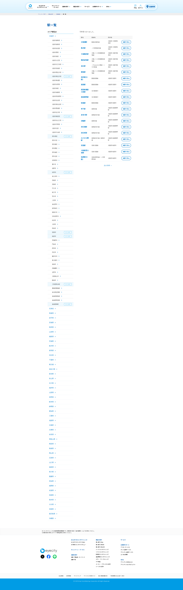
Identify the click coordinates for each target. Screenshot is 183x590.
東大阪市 (54, 260)
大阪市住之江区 (56, 120)
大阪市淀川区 (56, 112)
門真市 (54, 244)
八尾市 (54, 200)
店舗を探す (50, 14)
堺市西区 (54, 148)
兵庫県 (51, 430)
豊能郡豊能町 (56, 288)
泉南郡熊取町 (56, 296)
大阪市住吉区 (56, 100)
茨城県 (51, 341)
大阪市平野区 (56, 124)
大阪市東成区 (56, 80)
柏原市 (54, 236)
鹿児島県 (52, 514)
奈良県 (51, 434)
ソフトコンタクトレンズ (102, 552)
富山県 (51, 378)
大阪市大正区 (56, 60)
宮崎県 (51, 509)
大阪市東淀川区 (56, 76)
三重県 (51, 416)
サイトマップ (77, 576)
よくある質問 (124, 554)
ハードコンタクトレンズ (102, 549)
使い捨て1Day (99, 542)
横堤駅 (83, 72)
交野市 (54, 272)
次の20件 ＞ (108, 165)
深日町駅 (84, 133)
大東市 (54, 224)
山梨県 (51, 392)
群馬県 (51, 350)
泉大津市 (54, 176)
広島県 (51, 458)
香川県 (51, 472)
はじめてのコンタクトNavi (78, 542)
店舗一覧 (73, 559)
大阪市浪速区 (56, 68)
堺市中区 (54, 140)
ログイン (140, 8)
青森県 (51, 313)
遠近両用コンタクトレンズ (103, 557)
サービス (123, 540)
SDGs (122, 560)
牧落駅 (83, 103)
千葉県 (51, 360)
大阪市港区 (55, 56)
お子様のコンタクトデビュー (78, 544)
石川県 (51, 383)
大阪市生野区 (56, 84)
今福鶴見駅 (85, 54)
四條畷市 (54, 268)
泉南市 (54, 264)
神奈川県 (52, 369)
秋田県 (51, 327)
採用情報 (68, 576)
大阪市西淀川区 (56, 72)
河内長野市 (55, 216)
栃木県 (51, 346)
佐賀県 (51, 490)
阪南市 (54, 280)
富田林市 (54, 208)
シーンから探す (100, 566)
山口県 (51, 462)
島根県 (51, 448)
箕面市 (54, 232)
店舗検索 (152, 6)
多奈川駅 (84, 115)
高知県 (51, 481)
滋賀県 (51, 420)
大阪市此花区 (56, 48)
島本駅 (83, 48)
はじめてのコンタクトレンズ (79, 540)
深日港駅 (84, 127)
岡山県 (51, 453)
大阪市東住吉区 (56, 104)
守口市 (54, 188)
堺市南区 (54, 152)
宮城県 (51, 322)
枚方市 (54, 192)
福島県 (51, 336)
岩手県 (51, 318)
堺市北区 (54, 156)
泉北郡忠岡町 (56, 292)
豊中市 (54, 164)
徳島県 (51, 467)
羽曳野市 (54, 240)
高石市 (54, 252)
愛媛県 (51, 476)
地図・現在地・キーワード (78, 557)
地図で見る (126, 42)
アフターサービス (125, 547)
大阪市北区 (55, 128)
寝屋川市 (54, 212)
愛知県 (51, 411)
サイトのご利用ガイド (89, 576)
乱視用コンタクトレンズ (102, 554)
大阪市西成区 (56, 108)
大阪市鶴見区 (56, 116)
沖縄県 (51, 518)
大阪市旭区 (55, 88)
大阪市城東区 (56, 92)
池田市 (54, 168)
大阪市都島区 (56, 40)
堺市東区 (54, 144)
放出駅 (83, 66)
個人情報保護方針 (103, 576)
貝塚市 (54, 184)
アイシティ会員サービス (127, 552)
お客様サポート (125, 545)
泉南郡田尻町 (56, 300)
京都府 (51, 425)
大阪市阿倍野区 (56, 96)
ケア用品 (98, 561)
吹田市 (54, 172)
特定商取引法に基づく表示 (117, 576)
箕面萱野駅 (85, 97)
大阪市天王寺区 (56, 64)
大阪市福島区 (56, 44)
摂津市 (54, 248)
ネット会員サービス (126, 549)
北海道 (51, 308)
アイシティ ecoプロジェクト (128, 564)
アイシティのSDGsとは (126, 562)
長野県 (51, 397)
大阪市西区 (55, 52)
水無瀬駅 (84, 42)
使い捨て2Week (100, 544)
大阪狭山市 (55, 276)
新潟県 (51, 374)
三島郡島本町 (56, 284)
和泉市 (54, 228)
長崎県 (51, 495)
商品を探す (99, 540)
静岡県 (51, 406)
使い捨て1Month (100, 547)
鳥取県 (51, 444)
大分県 (51, 504)
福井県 (51, 388)
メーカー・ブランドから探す (103, 564)
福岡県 (51, 486)
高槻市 (54, 180)
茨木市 (54, 196)
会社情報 (61, 576)
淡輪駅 (83, 121)
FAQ (135, 8)
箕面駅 (83, 84)
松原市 (54, 220)
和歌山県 (52, 439)
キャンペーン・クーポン (78, 550)
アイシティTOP (42, 14)
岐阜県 (51, 402)
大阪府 (51, 36)
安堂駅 (83, 145)
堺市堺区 (54, 136)
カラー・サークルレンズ (102, 559)
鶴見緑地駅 (85, 60)
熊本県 (51, 500)
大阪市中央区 (56, 132)
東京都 (51, 364)
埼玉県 (51, 355)
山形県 (51, 332)
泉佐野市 (54, 204)
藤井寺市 (54, 256)
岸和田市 (54, 160)
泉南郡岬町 (55, 304)
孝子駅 (83, 109)
